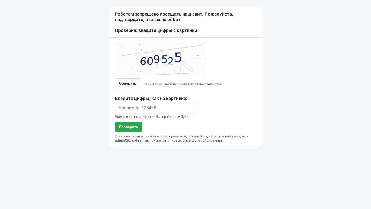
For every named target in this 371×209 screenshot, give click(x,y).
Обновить (127, 83)
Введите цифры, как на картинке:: (152, 98)
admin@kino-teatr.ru (131, 140)
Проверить (128, 127)
